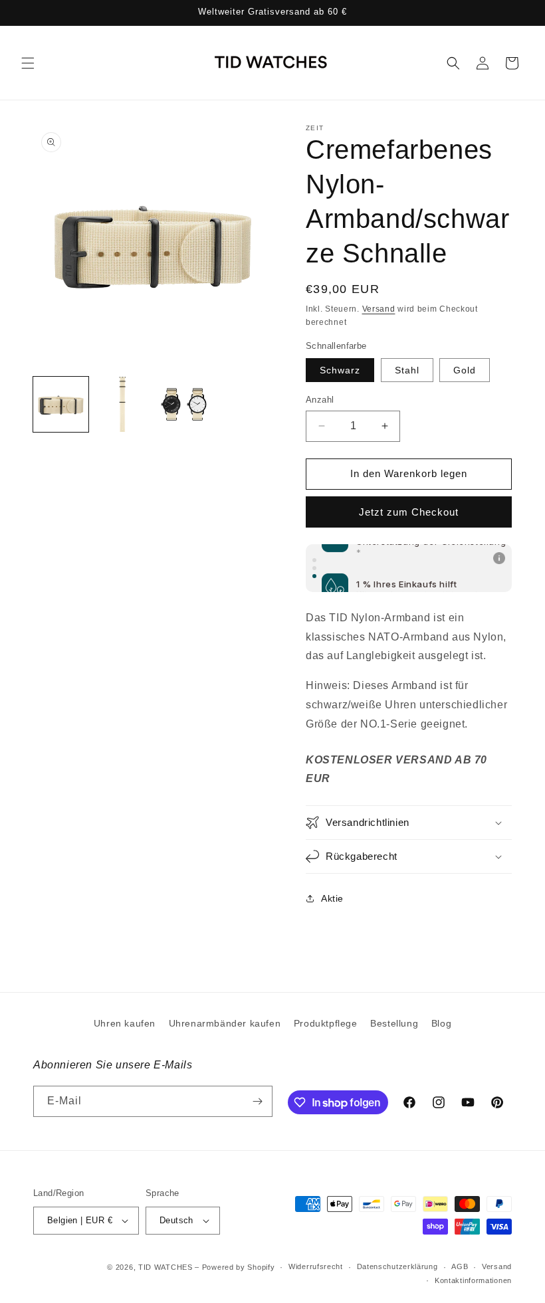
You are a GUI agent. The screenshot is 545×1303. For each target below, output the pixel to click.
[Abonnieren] (257, 1101)
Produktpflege (326, 1023)
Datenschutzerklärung (397, 1266)
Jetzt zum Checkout (409, 512)
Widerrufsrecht (315, 1266)
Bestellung (394, 1023)
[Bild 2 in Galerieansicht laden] (122, 404)
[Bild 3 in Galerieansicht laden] (183, 404)
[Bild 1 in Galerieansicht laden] (60, 404)
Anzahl (320, 400)
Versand (378, 309)
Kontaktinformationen (473, 1280)
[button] (28, 63)
